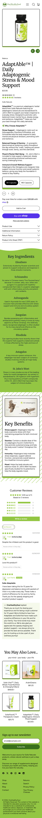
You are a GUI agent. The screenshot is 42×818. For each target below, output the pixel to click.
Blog (4, 787)
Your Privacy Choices (28, 791)
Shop (4, 780)
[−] (4, 193)
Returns (26, 780)
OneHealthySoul (14, 800)
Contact (5, 790)
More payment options (21, 221)
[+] (13, 193)
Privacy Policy (28, 787)
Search (26, 783)
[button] (33, 4)
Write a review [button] (21, 519)
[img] (7, 533)
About (4, 783)
